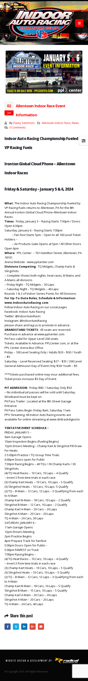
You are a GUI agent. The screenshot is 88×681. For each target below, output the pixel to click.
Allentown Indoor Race (56, 123)
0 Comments (17, 127)
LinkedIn (24, 626)
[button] (79, 23)
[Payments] (44, 660)
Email (41, 626)
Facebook (8, 626)
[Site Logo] (40, 23)
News (75, 123)
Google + (33, 626)
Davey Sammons (24, 123)
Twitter (16, 626)
